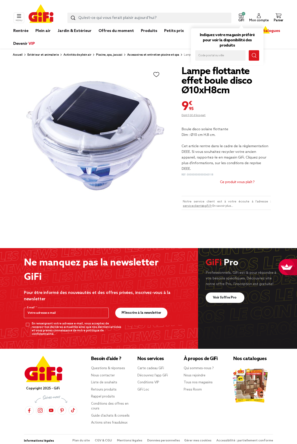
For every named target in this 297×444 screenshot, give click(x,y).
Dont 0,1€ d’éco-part (194, 115)
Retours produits (104, 390)
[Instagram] (40, 409)
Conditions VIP (148, 382)
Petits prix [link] (174, 30)
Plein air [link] (43, 30)
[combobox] (149, 18)
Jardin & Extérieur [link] (75, 30)
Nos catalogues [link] (265, 30)
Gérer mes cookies (198, 440)
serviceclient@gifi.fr (197, 206)
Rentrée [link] (20, 30)
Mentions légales (130, 440)
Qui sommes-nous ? (199, 368)
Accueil (18, 55)
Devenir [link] (24, 43)
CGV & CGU (104, 440)
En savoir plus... (222, 206)
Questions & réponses (108, 368)
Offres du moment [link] (116, 30)
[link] (149, 37)
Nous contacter (103, 375)
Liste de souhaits (104, 382)
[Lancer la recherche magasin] (254, 55)
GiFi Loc (143, 390)
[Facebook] (29, 409)
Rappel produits (103, 397)
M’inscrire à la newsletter (141, 313)
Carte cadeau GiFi (150, 368)
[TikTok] (72, 409)
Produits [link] (149, 30)
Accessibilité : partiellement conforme (244, 440)
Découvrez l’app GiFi (152, 375)
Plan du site (81, 440)
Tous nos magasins (198, 382)
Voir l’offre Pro (225, 297)
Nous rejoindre (194, 375)
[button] (241, 18)
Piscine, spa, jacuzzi (109, 55)
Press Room (193, 390)
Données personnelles (163, 440)
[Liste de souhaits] (156, 74)
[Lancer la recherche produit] (73, 18)
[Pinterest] (62, 409)
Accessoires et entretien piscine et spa (153, 55)
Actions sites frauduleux (109, 423)
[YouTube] (51, 409)
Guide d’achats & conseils (110, 416)
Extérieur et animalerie (43, 55)
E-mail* (31, 307)
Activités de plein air (77, 55)
